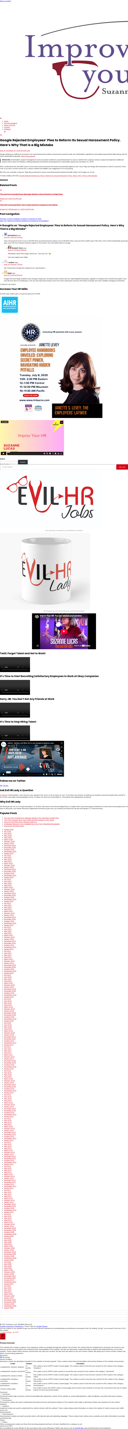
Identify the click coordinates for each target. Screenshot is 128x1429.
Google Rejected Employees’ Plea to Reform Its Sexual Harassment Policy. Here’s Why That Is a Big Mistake (58, 176)
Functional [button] (3, 1392)
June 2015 (8, 1097)
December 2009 (10, 1228)
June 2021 (8, 953)
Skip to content (5, 1)
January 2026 (9, 843)
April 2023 (8, 909)
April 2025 (8, 861)
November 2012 (10, 1158)
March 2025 (8, 863)
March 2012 (8, 1174)
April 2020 (8, 981)
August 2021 (9, 949)
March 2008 (8, 1270)
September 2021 (10, 947)
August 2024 (9, 877)
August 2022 (9, 925)
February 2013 (9, 1152)
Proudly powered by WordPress (11, 1326)
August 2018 (9, 1021)
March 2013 (8, 1150)
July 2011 (7, 1190)
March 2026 (8, 839)
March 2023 (8, 911)
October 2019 (9, 993)
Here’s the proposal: (28, 156)
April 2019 (8, 1005)
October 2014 (9, 1112)
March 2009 (8, 1246)
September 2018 (10, 1019)
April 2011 (8, 1196)
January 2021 (9, 963)
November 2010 (10, 1206)
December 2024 (10, 869)
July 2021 (7, 951)
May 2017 (8, 1051)
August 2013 (9, 1140)
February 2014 (9, 1128)
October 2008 (9, 1256)
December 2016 (10, 1061)
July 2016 (7, 1071)
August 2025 (9, 853)
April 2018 (8, 1029)
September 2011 (10, 1186)
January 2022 (9, 939)
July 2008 (7, 1262)
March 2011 (8, 1198)
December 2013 (10, 1132)
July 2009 (7, 1238)
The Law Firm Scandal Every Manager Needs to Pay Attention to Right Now (31, 194)
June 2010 (8, 1216)
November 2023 (10, 895)
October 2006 (9, 1304)
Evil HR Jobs (79, 1428)
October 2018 (9, 1017)
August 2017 (9, 1045)
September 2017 (10, 1043)
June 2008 (8, 1264)
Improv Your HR (9, 125)
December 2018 (10, 1013)
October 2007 (9, 1280)
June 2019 (8, 1001)
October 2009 (9, 1232)
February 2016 (9, 1081)
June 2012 (8, 1168)
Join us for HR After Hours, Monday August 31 (20, 822)
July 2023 (7, 903)
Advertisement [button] (5, 1412)
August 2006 (9, 1308)
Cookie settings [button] (6, 1332)
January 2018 (9, 1035)
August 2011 (9, 1188)
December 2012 (10, 1156)
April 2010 (8, 1220)
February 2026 (9, 841)
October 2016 (9, 1065)
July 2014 (7, 1118)
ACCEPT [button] (16, 1332)
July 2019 (7, 999)
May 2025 (8, 859)
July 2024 (7, 879)
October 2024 (9, 873)
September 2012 (10, 1162)
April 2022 (8, 933)
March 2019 (8, 1007)
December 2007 (10, 1276)
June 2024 (8, 881)
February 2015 (9, 1104)
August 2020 (9, 973)
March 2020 (8, 983)
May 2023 (8, 907)
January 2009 (9, 1250)
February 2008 (9, 1272)
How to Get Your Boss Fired (14, 826)
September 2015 (10, 1091)
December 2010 (10, 1204)
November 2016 (10, 1063)
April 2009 (8, 1244)
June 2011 (8, 1192)
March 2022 (8, 935)
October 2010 (9, 1208)
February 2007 (9, 1296)
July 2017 (7, 1047)
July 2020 (7, 975)
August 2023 (9, 901)
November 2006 (10, 1302)
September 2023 (10, 899)
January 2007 (9, 1298)
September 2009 (10, 1234)
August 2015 (9, 1093)
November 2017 (10, 1039)
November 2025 (10, 847)
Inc (1, 135)
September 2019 (10, 995)
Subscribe (122, 467)
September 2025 (10, 851)
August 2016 (9, 1069)
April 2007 (8, 1292)
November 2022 (10, 919)
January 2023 (9, 915)
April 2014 (8, 1124)
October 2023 (9, 897)
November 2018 (10, 1015)
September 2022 (10, 923)
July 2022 (7, 927)
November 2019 (10, 991)
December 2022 (10, 917)
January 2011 (9, 1202)
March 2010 (8, 1222)
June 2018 (8, 1025)
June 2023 (8, 905)
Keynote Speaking (10, 123)
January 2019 (9, 1011)
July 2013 (7, 1142)
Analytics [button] (3, 1404)
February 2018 (9, 1033)
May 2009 (8, 1242)
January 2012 (9, 1178)
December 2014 (10, 1108)
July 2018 (7, 1023)
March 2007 (8, 1294)
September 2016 (10, 1067)
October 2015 (9, 1089)
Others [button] (2, 1420)
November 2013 (10, 1134)
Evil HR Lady (25, 151)
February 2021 (9, 961)
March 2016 (8, 1079)
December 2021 (10, 941)
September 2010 (10, 1210)
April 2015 (8, 1100)
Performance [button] (4, 1398)
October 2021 (9, 945)
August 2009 (9, 1236)
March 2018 (8, 1031)
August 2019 (9, 997)
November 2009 (10, 1230)
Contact (7, 127)
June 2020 (8, 977)
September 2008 (10, 1258)
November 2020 (10, 967)
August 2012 (9, 1164)
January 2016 (9, 1083)
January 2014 (9, 1130)
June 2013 (8, 1144)
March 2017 (8, 1055)
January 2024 (9, 891)
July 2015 (7, 1095)
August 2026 (9, 829)
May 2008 (8, 1266)
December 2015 (10, 1085)
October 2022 (9, 921)
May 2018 (8, 1027)
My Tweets (4, 786)
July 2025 (7, 855)
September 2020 (10, 971)
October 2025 (9, 849)
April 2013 (8, 1148)
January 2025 (9, 867)
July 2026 (7, 831)
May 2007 (8, 1290)
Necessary (6, 1357)
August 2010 (9, 1212)
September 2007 (10, 1282)
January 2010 (9, 1226)
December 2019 (10, 989)
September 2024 (10, 875)
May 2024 (8, 883)
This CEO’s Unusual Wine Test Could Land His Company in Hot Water (29, 205)
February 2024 (9, 889)
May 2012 (8, 1170)
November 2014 (10, 1110)
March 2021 (8, 959)
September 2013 (10, 1138)
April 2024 (8, 885)
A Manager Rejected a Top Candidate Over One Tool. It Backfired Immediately (32, 824)
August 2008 (9, 1260)
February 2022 (9, 937)
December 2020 (10, 965)
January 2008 (9, 1274)
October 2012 (9, 1160)
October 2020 (9, 969)
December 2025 (10, 845)
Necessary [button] (4, 1355)
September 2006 (10, 1306)
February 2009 (9, 1248)
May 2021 (8, 955)
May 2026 (8, 835)
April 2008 (8, 1268)
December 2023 (10, 893)
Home (6, 121)
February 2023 (9, 913)
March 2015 (8, 1102)
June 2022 (8, 929)
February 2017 (9, 1057)
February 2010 (9, 1224)
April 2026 (8, 837)
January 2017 (9, 1059)
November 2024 (10, 871)
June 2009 (8, 1240)
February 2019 (9, 1009)
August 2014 (9, 1116)
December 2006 (10, 1300)
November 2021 (10, 943)
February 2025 (9, 865)
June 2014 (8, 1120)
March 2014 (8, 1126)
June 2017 (8, 1049)
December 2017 (10, 1037)
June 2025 (8, 857)
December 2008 (10, 1252)
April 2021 (8, 957)
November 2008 (10, 1254)
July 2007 (7, 1286)
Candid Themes (41, 1326)
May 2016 (8, 1075)
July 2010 (7, 1214)
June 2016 (8, 1073)
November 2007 (10, 1278)
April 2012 (8, 1172)
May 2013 (8, 1146)
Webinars (7, 129)
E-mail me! (3, 795)
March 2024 (8, 887)
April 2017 (8, 1053)
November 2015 (10, 1087)
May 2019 (8, 1003)
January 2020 (9, 987)
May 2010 (8, 1218)
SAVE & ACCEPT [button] (6, 1426)
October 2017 (9, 1041)
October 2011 (9, 1184)
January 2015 (9, 1106)
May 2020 (8, 979)
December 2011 (10, 1180)
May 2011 (8, 1194)
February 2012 (9, 1176)
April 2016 (8, 1077)
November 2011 (10, 1182)
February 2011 (9, 1200)
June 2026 (8, 833)
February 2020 (9, 985)
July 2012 (7, 1166)
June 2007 (8, 1288)
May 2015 (8, 1098)
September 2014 (10, 1114)
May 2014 (8, 1122)
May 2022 (8, 931)
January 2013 (9, 1154)
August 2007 (9, 1284)
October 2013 (9, 1136)
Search (2, 459)
